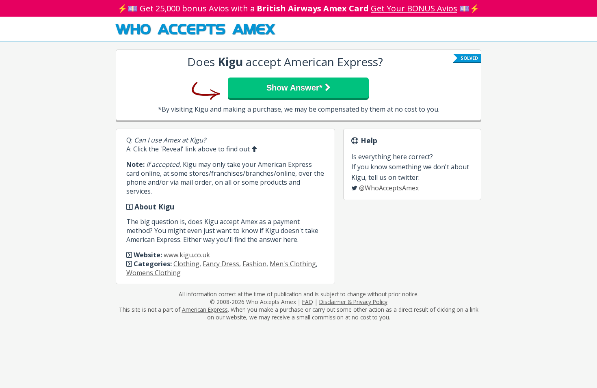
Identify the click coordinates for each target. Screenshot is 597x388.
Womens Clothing (153, 272)
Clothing (186, 263)
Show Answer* (295, 87)
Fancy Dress (221, 263)
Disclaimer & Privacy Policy (353, 302)
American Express (205, 309)
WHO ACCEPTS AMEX (195, 28)
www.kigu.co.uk (187, 254)
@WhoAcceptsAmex (389, 187)
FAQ (307, 302)
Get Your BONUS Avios (414, 8)
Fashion (254, 263)
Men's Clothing (293, 263)
